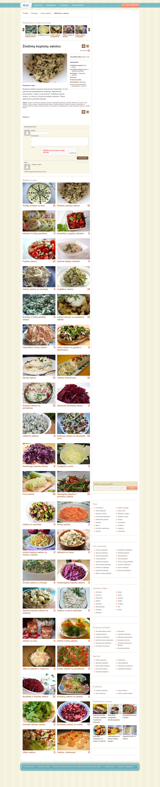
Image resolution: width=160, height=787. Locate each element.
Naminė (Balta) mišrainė (68, 261)
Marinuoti (99, 604)
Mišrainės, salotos (61, 13)
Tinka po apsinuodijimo (125, 693)
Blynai (98, 525)
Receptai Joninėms (124, 640)
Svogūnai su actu (43, 35)
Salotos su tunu (30, 641)
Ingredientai (78, 5)
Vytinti (120, 610)
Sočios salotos (46, 13)
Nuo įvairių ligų (100, 693)
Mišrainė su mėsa (65, 552)
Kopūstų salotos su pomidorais (31, 406)
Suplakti (120, 598)
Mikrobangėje (100, 607)
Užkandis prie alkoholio (125, 666)
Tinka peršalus (122, 690)
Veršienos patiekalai (124, 564)
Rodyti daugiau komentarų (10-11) (35, 171)
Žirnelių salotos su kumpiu (35, 582)
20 (88, 436)
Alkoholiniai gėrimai (102, 519)
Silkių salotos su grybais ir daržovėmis (69, 348)
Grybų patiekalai (101, 559)
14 (54, 405)
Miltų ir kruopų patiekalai (103, 573)
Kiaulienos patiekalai (102, 567)
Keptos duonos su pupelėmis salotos (55, 36)
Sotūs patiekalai (123, 663)
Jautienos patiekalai (102, 562)
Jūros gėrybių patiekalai (103, 564)
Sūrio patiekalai (123, 559)
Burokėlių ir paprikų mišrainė (70, 233)
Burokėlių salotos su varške (70, 724)
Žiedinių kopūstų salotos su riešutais (35, 611)
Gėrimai (98, 531)
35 (88, 317)
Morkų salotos (63, 524)
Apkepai (98, 522)
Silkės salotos (29, 752)
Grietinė (74, 73)
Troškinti (120, 604)
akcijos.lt (83, 86)
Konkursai (51, 5)
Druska (73, 77)
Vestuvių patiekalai (124, 648)
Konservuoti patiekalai (103, 516)
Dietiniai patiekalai (102, 690)
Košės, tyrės (121, 511)
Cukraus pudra (76, 80)
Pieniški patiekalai (123, 553)
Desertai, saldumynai (102, 528)
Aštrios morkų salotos (67, 641)
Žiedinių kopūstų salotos (68, 205)
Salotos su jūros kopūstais (69, 610)
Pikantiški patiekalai (102, 672)
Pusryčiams (99, 508)
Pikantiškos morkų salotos (35, 347)
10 (54, 261)
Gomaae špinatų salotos (34, 724)
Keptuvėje (99, 598)
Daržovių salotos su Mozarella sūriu (71, 437)
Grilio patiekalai (101, 511)
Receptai (38, 5)
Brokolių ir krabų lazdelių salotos (30, 35)
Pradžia (25, 13)
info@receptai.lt (110, 767)
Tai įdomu (64, 5)
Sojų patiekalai (122, 556)
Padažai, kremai (123, 516)
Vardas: (33, 130)
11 (88, 50)
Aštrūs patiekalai (101, 660)
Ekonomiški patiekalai (103, 666)
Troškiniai (121, 525)
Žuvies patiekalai (123, 567)
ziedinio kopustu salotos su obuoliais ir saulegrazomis (51, 106)
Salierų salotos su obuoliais (80, 35)
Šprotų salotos (29, 378)
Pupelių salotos (30, 261)
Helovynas (121, 631)
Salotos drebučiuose (66, 378)
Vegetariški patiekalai (59, 103)
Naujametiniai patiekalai (103, 643)
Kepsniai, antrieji (101, 514)
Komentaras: (35, 136)
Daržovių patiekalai (102, 556)
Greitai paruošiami (102, 669)
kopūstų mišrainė (46, 103)
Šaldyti (120, 601)
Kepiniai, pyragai (123, 508)
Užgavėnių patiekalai (102, 637)
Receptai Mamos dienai (103, 631)
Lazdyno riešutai (76, 69)
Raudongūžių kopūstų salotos (71, 582)
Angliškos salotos (65, 289)
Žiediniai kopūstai (77, 65)
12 (54, 377)
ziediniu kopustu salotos (45, 104)
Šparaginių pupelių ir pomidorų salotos (66, 495)
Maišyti (69, 103)
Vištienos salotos (30, 436)
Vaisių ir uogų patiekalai (125, 562)
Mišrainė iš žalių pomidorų (35, 233)
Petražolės (75, 82)
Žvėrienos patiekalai (124, 570)
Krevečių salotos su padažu (70, 696)
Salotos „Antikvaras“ (66, 752)
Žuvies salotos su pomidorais (70, 669)
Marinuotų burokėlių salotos (70, 405)
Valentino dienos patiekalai (104, 640)
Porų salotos (28, 494)
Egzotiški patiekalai (102, 663)
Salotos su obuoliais (32, 524)
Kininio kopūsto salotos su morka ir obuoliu (35, 553)
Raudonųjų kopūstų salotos (35, 466)
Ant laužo (99, 592)
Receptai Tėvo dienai (102, 646)
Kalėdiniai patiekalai (124, 634)
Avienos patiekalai (102, 550)
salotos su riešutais (34, 103)
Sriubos (120, 519)
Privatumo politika (44, 767)
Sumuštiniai (121, 522)
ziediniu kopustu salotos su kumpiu (65, 104)
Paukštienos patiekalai (125, 550)
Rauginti (98, 612)
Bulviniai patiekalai (102, 553)
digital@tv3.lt (129, 767)
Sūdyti (120, 595)
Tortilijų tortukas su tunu (34, 205)
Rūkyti (120, 592)
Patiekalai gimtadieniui (125, 637)
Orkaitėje (99, 610)
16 (88, 377)
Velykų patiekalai (101, 634)
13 (88, 724)
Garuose (98, 595)
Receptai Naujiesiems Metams (125, 644)
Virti (119, 607)
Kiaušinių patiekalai (102, 570)
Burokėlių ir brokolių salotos (35, 696)
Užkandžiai (121, 531)
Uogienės (121, 528)
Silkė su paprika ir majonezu (36, 669)
